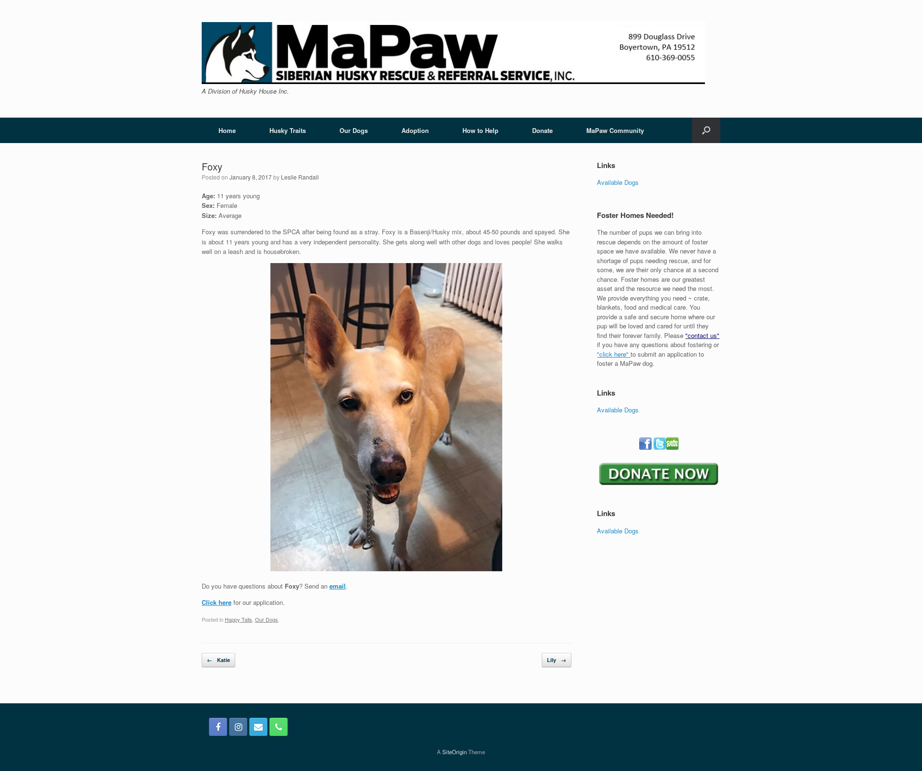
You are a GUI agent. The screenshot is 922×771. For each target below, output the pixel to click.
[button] (706, 130)
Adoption (415, 130)
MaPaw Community (615, 130)
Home (227, 130)
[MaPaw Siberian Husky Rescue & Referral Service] (454, 53)
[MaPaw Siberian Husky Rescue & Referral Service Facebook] (218, 727)
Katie (218, 659)
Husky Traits (287, 130)
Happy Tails (238, 619)
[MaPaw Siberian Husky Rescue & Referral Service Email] (258, 727)
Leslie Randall (300, 177)
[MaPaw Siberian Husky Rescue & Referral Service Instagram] (238, 727)
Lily (556, 659)
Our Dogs (354, 130)
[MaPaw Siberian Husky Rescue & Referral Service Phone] (278, 727)
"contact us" (702, 335)
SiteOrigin (454, 752)
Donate (542, 130)
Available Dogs (618, 182)
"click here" (614, 354)
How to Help (480, 130)
